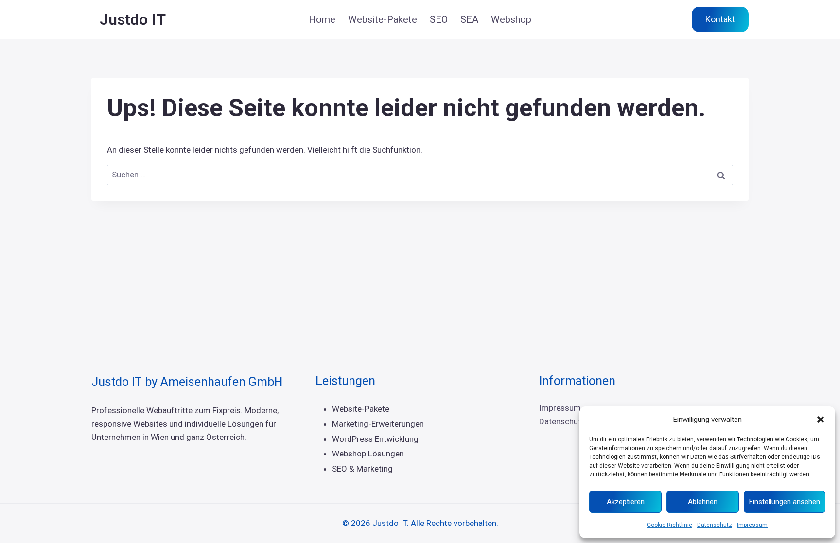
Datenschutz (714, 525)
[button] (820, 419)
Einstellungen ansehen (784, 501)
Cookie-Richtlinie (669, 525)
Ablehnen (703, 501)
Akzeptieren (626, 501)
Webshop (511, 19)
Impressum (752, 525)
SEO (439, 19)
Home (322, 19)
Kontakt (720, 19)
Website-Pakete (382, 19)
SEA (469, 19)
